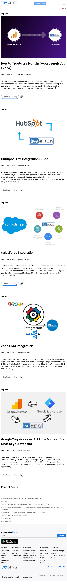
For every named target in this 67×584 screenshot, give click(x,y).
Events (42, 560)
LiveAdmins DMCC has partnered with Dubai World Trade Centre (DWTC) (26, 504)
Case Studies (16, 555)
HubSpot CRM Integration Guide (24, 159)
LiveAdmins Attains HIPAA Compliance (14, 515)
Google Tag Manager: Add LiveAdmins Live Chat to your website (32, 441)
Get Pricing (5, 551)
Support (4, 563)
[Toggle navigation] (64, 3)
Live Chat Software (29, 555)
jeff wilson (28, 75)
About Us (43, 551)
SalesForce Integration (18, 252)
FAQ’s (42, 555)
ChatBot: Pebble (29, 553)
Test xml (4, 501)
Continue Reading (10, 97)
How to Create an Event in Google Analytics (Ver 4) (33, 65)
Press (42, 563)
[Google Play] (9, 541)
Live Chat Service (29, 551)
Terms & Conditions (56, 575)
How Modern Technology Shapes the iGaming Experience (21, 498)
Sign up (61, 535)
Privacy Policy (42, 575)
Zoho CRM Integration (17, 346)
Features (4, 553)
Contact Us (44, 553)
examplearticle (6, 518)
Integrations (5, 560)
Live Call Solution (29, 560)
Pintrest (21, 97)
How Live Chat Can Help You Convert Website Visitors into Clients (23, 512)
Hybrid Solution (28, 558)
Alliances (43, 558)
